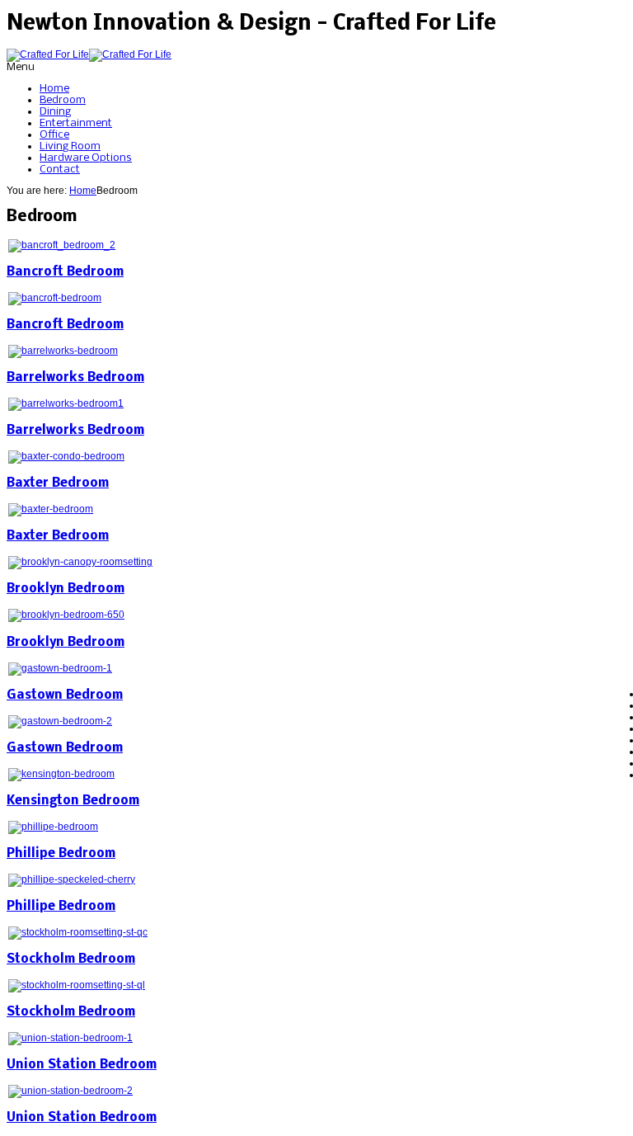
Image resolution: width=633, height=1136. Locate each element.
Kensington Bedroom (73, 801)
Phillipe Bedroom (61, 853)
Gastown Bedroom (65, 695)
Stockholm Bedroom (71, 959)
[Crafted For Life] (89, 54)
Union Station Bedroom (82, 1065)
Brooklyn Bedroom (65, 589)
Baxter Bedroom (58, 483)
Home (82, 190)
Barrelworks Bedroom (75, 377)
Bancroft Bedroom (65, 272)
